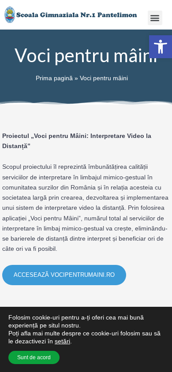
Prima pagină (54, 78)
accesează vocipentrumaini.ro (64, 275)
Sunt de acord (34, 357)
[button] (155, 18)
